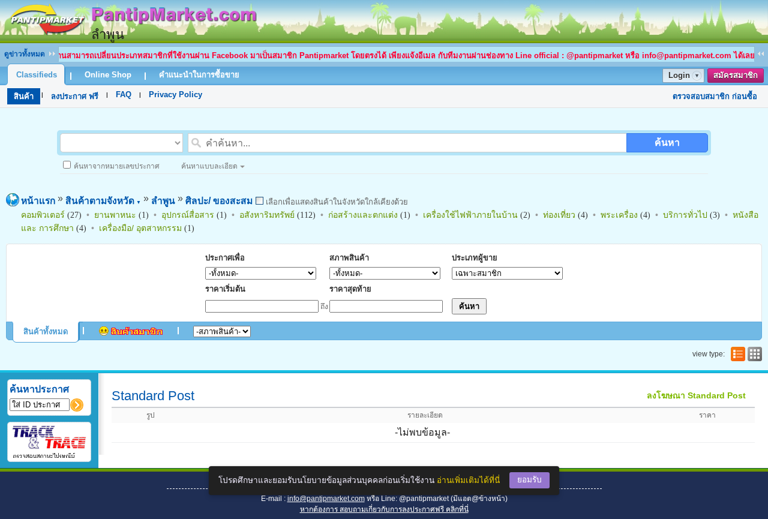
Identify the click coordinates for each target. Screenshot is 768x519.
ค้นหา (667, 142)
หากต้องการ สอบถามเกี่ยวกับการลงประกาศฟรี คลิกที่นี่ (384, 509)
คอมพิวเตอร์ (43, 215)
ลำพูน (163, 201)
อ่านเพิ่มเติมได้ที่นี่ (468, 480)
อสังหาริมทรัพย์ (267, 215)
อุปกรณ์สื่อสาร (187, 215)
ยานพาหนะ (115, 215)
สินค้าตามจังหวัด (103, 201)
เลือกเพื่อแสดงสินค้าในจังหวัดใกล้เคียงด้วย (335, 201)
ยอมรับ (529, 479)
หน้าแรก (38, 201)
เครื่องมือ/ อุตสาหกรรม (140, 228)
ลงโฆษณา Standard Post (696, 395)
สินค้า (24, 96)
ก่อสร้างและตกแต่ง (363, 215)
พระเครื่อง (619, 215)
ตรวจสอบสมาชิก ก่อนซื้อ (715, 96)
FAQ (123, 94)
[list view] (736, 354)
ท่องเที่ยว (559, 215)
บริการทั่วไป (685, 215)
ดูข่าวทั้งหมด (24, 54)
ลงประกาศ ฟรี (74, 96)
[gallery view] (753, 354)
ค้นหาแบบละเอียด (209, 166)
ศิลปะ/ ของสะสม (219, 201)
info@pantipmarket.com (326, 498)
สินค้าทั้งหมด (45, 331)
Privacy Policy (175, 94)
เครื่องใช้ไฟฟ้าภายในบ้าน (470, 215)
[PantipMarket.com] (132, 37)
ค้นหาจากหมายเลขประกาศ (117, 166)
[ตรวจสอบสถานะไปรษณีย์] (49, 456)
